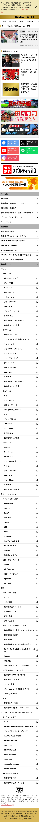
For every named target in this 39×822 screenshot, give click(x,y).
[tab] (21, 21)
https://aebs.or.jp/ (7, 805)
